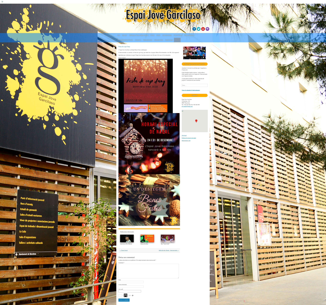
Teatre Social (124, 250)
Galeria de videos (159, 40)
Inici (119, 35)
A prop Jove (138, 40)
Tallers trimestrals (147, 40)
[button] (196, 121)
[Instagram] (208, 30)
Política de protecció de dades (189, 138)
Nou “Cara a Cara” (165, 244)
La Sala (152, 35)
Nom (119, 280)
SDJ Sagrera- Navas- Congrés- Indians (138, 35)
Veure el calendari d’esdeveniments (191, 90)
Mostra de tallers (144, 244)
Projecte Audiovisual (189, 35)
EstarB (158, 35)
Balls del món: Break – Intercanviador (169, 250)
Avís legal (184, 135)
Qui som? (124, 35)
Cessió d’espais (169, 40)
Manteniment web (186, 140)
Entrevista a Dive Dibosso (126, 244)
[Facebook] (194, 30)
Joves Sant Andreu (166, 35)
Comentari (121, 262)
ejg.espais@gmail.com (187, 106)
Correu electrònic (122, 284)
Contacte (177, 40)
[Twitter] (199, 30)
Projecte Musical (178, 35)
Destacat (133, 226)
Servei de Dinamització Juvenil (125, 40)
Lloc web (120, 289)
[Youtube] (203, 30)
